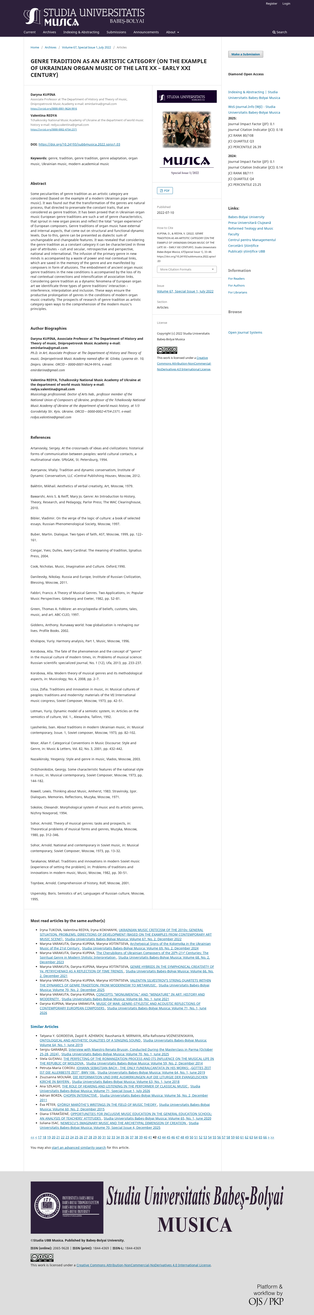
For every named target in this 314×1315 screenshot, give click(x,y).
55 (214, 1137)
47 (178, 1137)
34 (118, 1137)
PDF (166, 191)
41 (150, 1137)
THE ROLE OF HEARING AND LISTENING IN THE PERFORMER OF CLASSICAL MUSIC (125, 1086)
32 (109, 1137)
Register (271, 3)
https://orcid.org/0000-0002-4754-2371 (54, 129)
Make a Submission (245, 54)
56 (219, 1137)
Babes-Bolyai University (246, 217)
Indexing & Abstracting (81, 32)
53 (205, 1137)
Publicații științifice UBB (246, 251)
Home (35, 47)
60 (237, 1137)
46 (173, 1137)
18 (44, 1137)
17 (40, 1137)
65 (260, 1137)
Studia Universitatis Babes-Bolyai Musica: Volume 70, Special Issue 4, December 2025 (119, 1125)
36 (127, 1137)
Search (281, 32)
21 (58, 1137)
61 (242, 1137)
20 (53, 1137)
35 (122, 1137)
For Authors (236, 285)
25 (76, 1137)
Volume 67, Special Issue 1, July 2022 (86, 47)
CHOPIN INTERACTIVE (80, 1095)
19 (49, 1137)
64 (256, 1137)
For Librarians (237, 292)
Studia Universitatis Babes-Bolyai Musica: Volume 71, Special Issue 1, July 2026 (120, 1088)
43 (159, 1137)
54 (210, 1137)
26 (81, 1137)
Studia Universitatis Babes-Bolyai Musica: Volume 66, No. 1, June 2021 (115, 999)
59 (233, 1137)
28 (90, 1137)
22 (63, 1137)
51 (196, 1137)
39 (141, 1137)
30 (99, 1137)
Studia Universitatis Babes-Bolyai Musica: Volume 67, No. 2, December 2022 (123, 939)
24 (72, 1137)
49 (187, 1137)
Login (286, 3)
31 (104, 1137)
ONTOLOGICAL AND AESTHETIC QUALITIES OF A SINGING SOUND (90, 1040)
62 (246, 1137)
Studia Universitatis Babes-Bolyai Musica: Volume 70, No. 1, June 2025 (115, 1054)
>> (272, 1137)
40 (145, 1137)
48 (182, 1137)
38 (136, 1137)
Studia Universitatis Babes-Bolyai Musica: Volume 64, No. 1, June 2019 (151, 1072)
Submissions (116, 32)
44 (164, 1137)
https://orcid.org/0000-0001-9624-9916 (54, 108)
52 (201, 1137)
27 (86, 1137)
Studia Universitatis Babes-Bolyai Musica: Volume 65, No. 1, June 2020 (157, 1118)
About (171, 32)
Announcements (146, 32)
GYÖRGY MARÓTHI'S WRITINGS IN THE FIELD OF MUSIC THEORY (107, 1104)
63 (251, 1137)
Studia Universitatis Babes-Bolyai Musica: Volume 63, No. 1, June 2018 (126, 1081)
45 (168, 1137)
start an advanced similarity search (79, 1147)
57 (224, 1137)
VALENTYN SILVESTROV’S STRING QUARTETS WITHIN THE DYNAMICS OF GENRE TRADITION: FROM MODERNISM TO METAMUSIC (125, 982)
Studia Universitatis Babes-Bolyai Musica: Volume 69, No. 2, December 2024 (140, 948)
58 (228, 1137)
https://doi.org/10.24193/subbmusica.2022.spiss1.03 (79, 144)
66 (265, 1137)
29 (95, 1137)
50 (191, 1137)
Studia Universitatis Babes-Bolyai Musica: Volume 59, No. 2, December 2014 (144, 1063)
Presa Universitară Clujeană (249, 222)
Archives (49, 32)
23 (67, 1137)
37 (132, 1137)
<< (32, 1137)
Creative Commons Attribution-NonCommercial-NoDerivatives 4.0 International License (184, 363)
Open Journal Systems (245, 332)
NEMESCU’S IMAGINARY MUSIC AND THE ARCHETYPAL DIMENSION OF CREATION (123, 1123)
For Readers (236, 278)
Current (30, 32)
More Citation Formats (175, 269)
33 (113, 1137)
